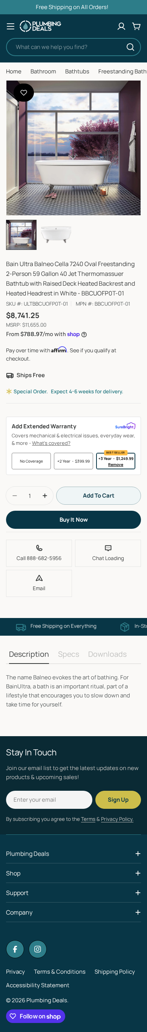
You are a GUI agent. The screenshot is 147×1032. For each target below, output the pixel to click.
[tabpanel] (73, 691)
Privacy (15, 972)
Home (13, 71)
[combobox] (73, 47)
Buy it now (74, 520)
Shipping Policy (115, 972)
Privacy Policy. (117, 819)
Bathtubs (77, 71)
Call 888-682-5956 (39, 558)
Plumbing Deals (46, 1000)
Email (39, 588)
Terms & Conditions (60, 972)
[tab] (29, 656)
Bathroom (43, 71)
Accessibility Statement (37, 985)
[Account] (121, 26)
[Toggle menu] (10, 26)
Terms (88, 819)
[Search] (130, 47)
